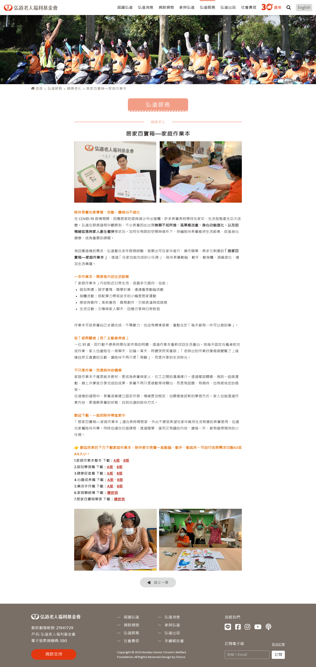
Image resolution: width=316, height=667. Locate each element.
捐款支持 (53, 654)
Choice (180, 657)
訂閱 (278, 655)
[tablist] (158, 333)
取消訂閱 (278, 644)
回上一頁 (161, 582)
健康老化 (74, 88)
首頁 (39, 88)
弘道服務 (55, 88)
